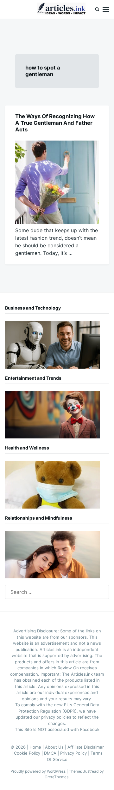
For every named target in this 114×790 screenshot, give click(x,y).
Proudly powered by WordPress (38, 771)
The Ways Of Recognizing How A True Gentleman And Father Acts (55, 123)
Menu (106, 9)
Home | (37, 747)
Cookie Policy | (29, 753)
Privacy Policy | (75, 753)
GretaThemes (56, 777)
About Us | (56, 747)
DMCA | (52, 753)
